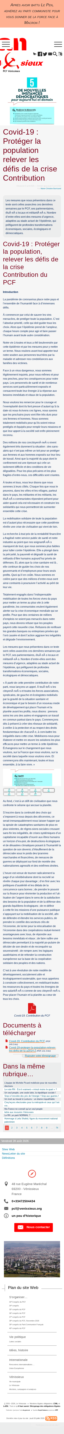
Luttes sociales (15, 1342)
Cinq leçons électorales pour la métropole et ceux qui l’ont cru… (31, 1104)
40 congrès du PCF (17, 1328)
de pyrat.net (26, 1410)
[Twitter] (45, 54)
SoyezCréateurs (43, 1410)
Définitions (8, 1157)
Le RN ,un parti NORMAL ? (17, 1115)
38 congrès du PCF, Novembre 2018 (24, 1321)
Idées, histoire (18, 1350)
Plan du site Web (23, 1287)
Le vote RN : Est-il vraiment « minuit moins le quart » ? (30, 1089)
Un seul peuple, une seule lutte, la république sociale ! (30, 1092)
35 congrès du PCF (17, 1309)
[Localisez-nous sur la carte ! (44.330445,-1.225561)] (32, 1173)
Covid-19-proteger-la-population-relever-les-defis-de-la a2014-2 (32, 1049)
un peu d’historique (26, 1215)
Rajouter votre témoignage (40, 1055)
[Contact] (50, 54)
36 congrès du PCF (17, 1313)
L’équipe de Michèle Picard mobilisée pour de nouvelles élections (30, 1084)
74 (57, 1128)
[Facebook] (40, 54)
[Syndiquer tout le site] (51, 1418)
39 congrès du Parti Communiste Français (26, 1324)
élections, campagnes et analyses (22, 1389)
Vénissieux (16, 1377)
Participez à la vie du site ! (47, 1425)
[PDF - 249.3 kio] (32, 1008)
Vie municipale (15, 1382)
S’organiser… (18, 1297)
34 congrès (14, 1306)
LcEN (5, 1406)
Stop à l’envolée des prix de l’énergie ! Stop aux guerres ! (31, 1096)
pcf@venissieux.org (27, 1208)
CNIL (56, 1403)
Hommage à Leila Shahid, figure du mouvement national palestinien (31, 1120)
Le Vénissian (14, 1385)
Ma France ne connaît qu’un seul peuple (23, 1109)
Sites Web (8, 1149)
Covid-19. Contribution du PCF (27, 1041)
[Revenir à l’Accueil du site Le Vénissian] (11, 62)
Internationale (18, 1360)
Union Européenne (16, 1368)
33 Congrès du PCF (17, 1302)
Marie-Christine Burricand (51, 188)
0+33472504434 (23, 1201)
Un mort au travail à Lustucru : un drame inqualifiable (29, 1099)
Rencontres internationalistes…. (22, 1364)
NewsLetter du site (13, 1153)
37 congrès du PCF (17, 1317)
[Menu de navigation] (6, 44)
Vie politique (17, 1337)
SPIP (56, 1410)
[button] (35, 54)
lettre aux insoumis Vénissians (19, 1112)
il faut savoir (23, 1406)
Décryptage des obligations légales (45, 1406)
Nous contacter (38, 1227)
